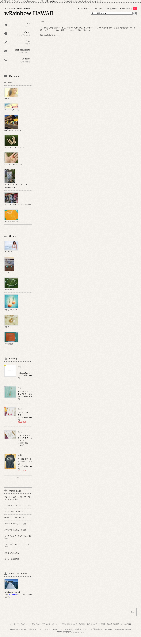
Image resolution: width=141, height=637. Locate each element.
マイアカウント (86, 9)
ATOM (128, 624)
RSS (122, 624)
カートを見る (128, 9)
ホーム (12, 624)
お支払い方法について (69, 624)
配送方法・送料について (88, 624)
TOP (42, 21)
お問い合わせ (35, 624)
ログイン (101, 9)
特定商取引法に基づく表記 (109, 624)
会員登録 (113, 9)
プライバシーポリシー (50, 624)
